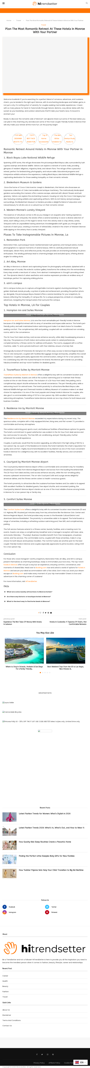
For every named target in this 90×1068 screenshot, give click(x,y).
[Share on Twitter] (45, 613)
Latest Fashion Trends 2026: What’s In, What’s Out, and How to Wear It (51, 828)
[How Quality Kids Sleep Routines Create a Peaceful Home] (9, 845)
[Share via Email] (51, 613)
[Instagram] (47, 1054)
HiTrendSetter (31, 581)
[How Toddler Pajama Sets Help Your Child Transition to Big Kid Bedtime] (9, 873)
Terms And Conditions (11, 1020)
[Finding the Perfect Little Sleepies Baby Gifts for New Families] (9, 859)
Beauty (5, 986)
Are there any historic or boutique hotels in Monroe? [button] (29, 596)
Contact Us (7, 1026)
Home (9, 20)
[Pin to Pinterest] (48, 613)
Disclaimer (6, 1015)
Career (5, 976)
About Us (6, 1010)
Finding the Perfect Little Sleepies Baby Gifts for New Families (47, 856)
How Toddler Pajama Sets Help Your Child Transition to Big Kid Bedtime (51, 870)
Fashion (5, 992)
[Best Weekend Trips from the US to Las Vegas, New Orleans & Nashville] (65, 651)
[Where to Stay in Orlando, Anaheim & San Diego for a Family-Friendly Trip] (24, 651)
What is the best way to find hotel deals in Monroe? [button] (28, 601)
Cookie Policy (69, 1063)
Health (5, 981)
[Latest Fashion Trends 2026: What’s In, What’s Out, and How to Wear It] (9, 831)
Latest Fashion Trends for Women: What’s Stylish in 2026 (45, 813)
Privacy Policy (39, 1063)
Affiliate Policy (54, 1063)
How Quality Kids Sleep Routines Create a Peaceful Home (45, 842)
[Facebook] (36, 1054)
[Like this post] (40, 613)
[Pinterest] (53, 1054)
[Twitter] (42, 1054)
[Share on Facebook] (43, 613)
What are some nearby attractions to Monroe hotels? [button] (29, 592)
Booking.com (41, 567)
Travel (18, 20)
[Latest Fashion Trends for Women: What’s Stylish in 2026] (9, 817)
